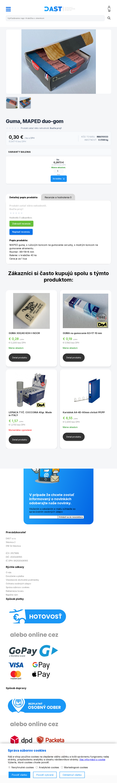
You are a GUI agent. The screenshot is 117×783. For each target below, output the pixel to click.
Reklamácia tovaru (15, 591)
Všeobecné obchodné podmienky (22, 580)
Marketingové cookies (75, 767)
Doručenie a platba (15, 576)
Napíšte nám (12, 595)
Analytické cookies (48, 767)
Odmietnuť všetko (72, 774)
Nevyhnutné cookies (22, 767)
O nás (8, 572)
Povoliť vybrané (45, 774)
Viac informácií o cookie (92, 759)
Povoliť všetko (19, 774)
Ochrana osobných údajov (18, 583)
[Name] (109, 18)
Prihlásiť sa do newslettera (71, 517)
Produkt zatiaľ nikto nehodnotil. (41, 128)
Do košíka (57, 179)
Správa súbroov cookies (17, 587)
